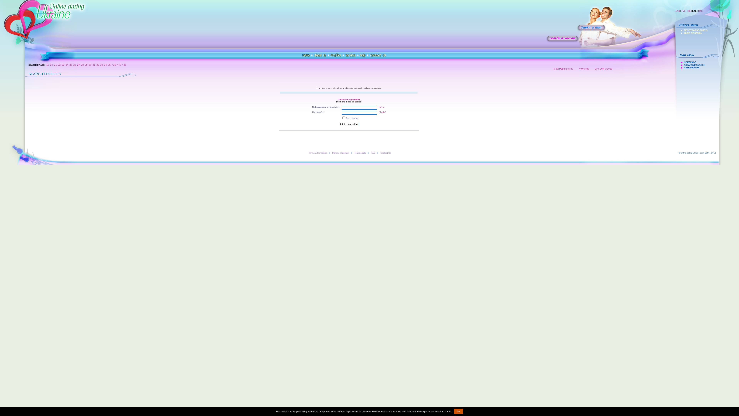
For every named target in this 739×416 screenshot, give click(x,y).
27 (78, 65)
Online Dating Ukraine (349, 99)
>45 (124, 65)
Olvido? (382, 112)
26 (74, 65)
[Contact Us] (378, 55)
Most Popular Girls (563, 68)
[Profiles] (336, 55)
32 (97, 65)
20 (51, 65)
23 (63, 65)
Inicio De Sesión (689, 33)
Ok (458, 411)
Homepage (690, 62)
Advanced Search (694, 65)
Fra (689, 11)
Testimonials (360, 153)
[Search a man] (591, 28)
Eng (677, 11)
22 (59, 65)
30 (90, 65)
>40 (119, 65)
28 (82, 65)
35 (109, 65)
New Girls (584, 68)
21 (55, 65)
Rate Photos (691, 67)
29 (86, 65)
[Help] (362, 55)
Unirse (382, 107)
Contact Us (385, 153)
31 (94, 65)
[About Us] (320, 55)
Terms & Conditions (318, 153)
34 (105, 65)
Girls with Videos (603, 68)
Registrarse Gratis (689, 30)
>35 (114, 65)
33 (101, 65)
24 (67, 65)
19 (47, 65)
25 (70, 65)
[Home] (306, 55)
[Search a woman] (562, 39)
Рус (683, 11)
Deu (700, 11)
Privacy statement (340, 153)
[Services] (350, 55)
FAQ (373, 153)
